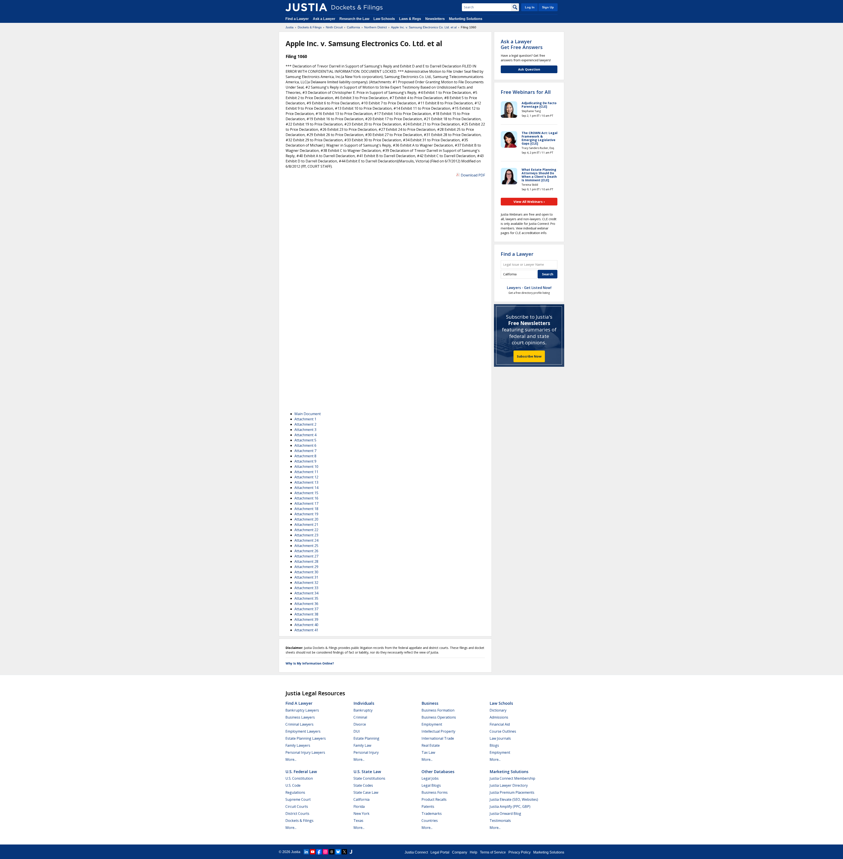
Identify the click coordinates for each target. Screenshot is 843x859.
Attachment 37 (306, 609)
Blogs (494, 745)
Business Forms (435, 792)
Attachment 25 (306, 545)
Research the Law (354, 19)
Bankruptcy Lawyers (302, 710)
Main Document (307, 413)
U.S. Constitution (299, 778)
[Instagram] (325, 851)
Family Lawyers (297, 745)
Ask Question (529, 69)
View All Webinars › (529, 201)
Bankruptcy (363, 710)
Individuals (363, 703)
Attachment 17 (306, 503)
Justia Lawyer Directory (509, 785)
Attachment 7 (305, 450)
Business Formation (438, 710)
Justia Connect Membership (512, 778)
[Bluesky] (338, 851)
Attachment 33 (306, 587)
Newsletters (435, 19)
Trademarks (432, 813)
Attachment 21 (306, 524)
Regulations (295, 792)
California (361, 799)
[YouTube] (312, 851)
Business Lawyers (300, 717)
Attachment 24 (306, 540)
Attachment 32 (306, 582)
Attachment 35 (306, 598)
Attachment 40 (306, 624)
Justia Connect (416, 852)
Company (459, 852)
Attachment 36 (306, 603)
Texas (358, 820)
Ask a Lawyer (324, 19)
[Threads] (331, 851)
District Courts (297, 813)
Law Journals (500, 738)
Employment (432, 724)
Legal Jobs (430, 778)
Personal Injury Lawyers (305, 752)
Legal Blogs (431, 785)
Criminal (360, 717)
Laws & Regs (410, 19)
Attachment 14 (306, 487)
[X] (344, 851)
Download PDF (473, 175)
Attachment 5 (305, 440)
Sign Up (548, 7)
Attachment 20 (306, 519)
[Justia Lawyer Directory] (350, 851)
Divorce (359, 724)
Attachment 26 (306, 550)
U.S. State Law (367, 771)
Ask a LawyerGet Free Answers (522, 44)
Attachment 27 (306, 556)
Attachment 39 (306, 619)
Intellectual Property (438, 731)
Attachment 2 (305, 424)
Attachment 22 (306, 529)
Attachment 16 (306, 498)
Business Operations (439, 717)
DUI (356, 731)
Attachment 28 (306, 561)
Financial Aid (500, 724)
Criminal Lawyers (299, 724)
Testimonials (500, 820)
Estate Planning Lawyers (305, 738)
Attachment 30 (306, 572)
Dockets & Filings (299, 820)
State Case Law (365, 792)
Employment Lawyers (303, 731)
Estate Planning (366, 738)
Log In (530, 7)
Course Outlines (503, 731)
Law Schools (384, 19)
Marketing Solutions (465, 19)
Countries (430, 820)
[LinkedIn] (306, 851)
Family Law (362, 745)
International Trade (438, 738)
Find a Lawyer (297, 19)
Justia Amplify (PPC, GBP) (510, 806)
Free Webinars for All (526, 92)
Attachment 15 (306, 492)
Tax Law (428, 752)
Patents (428, 806)
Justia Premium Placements (512, 792)
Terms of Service (493, 852)
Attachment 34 (306, 593)
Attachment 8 (305, 456)
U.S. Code (293, 785)
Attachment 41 (306, 630)
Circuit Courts (296, 806)
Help (473, 852)
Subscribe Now (529, 356)
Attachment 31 (306, 577)
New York (361, 813)
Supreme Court (298, 799)
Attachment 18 (306, 508)
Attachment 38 (306, 614)
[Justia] (306, 7)
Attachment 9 (305, 461)
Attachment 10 (306, 466)
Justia (295, 852)
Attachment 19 (306, 514)
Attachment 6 (305, 445)
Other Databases (438, 771)
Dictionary (498, 710)
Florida (359, 806)
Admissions (499, 717)
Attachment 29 (306, 566)
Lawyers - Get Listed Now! (529, 287)
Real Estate (431, 745)
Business (430, 703)
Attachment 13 (306, 482)
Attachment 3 (305, 429)
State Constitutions (369, 778)
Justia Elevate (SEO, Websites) (514, 799)
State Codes (363, 785)
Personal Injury (366, 752)
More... (290, 759)
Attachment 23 (306, 535)
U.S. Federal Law (301, 771)
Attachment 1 (305, 419)
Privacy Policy (519, 852)
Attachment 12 (306, 477)
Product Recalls (434, 799)
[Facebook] (319, 851)
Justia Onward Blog (505, 813)
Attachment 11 (306, 471)
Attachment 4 (305, 434)
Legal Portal (440, 852)
